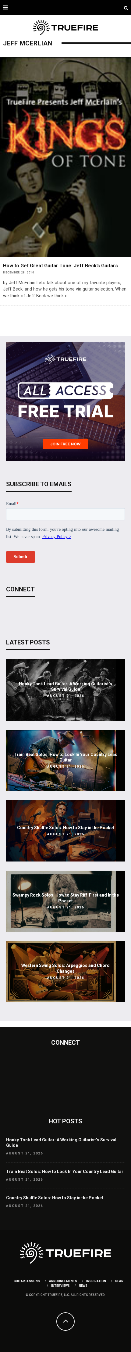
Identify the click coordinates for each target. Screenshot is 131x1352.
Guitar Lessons (27, 1281)
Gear (119, 1281)
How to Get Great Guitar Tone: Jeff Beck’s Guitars (60, 266)
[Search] (126, 7)
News (83, 1285)
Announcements (63, 1281)
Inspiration (96, 1281)
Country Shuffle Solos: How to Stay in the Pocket (65, 827)
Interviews (60, 1285)
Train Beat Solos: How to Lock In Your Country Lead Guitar (64, 1171)
